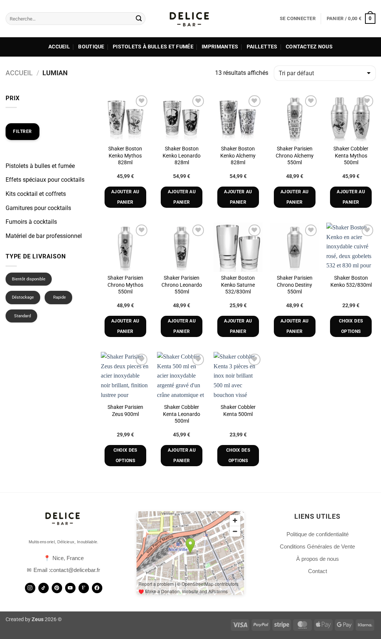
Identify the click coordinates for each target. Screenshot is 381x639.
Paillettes (262, 47)
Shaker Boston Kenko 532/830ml (351, 281)
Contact (317, 571)
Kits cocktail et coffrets (36, 193)
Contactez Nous (309, 47)
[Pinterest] (57, 588)
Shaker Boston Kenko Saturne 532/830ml (238, 285)
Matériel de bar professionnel (44, 235)
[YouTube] (70, 588)
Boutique (91, 47)
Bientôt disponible (28, 279)
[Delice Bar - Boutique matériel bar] (190, 18)
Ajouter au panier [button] (125, 197)
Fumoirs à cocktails (31, 221)
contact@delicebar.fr (75, 570)
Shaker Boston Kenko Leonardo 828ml (182, 156)
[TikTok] (43, 588)
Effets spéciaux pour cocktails (45, 179)
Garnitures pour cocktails (38, 208)
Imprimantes (220, 47)
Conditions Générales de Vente (317, 546)
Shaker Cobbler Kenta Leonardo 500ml (181, 414)
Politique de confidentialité (317, 534)
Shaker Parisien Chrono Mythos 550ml (125, 285)
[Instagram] (30, 588)
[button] (298, 18)
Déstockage (23, 297)
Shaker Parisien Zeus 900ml (125, 410)
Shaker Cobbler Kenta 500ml (238, 410)
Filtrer (22, 131)
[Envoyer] (138, 18)
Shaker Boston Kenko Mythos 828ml (125, 156)
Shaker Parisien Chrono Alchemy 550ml (295, 156)
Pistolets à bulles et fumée (153, 47)
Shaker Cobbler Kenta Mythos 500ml (350, 156)
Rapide (59, 297)
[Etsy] (84, 588)
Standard (22, 316)
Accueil (59, 47)
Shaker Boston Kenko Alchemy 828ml (238, 156)
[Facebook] (97, 588)
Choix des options (351, 326)
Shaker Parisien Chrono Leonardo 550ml (181, 285)
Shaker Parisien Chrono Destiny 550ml (295, 285)
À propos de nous (317, 559)
